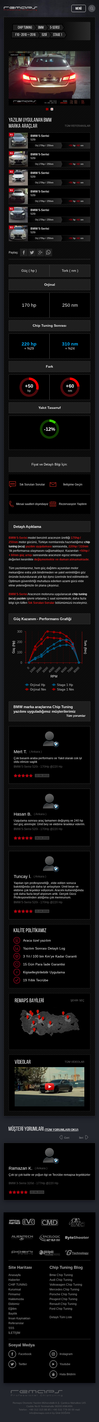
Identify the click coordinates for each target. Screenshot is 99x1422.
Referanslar (16, 1323)
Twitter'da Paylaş (32, 252)
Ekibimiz (13, 1304)
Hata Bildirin (68, 1374)
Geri (66, 1137)
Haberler (14, 1280)
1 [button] (47, 109)
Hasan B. (22, 814)
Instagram (66, 1354)
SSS (11, 1328)
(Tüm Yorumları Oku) (61, 1129)
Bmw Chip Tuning (61, 1275)
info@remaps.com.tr (40, 1413)
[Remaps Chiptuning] (20, 8)
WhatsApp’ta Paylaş (48, 252)
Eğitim (12, 1308)
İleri (81, 1137)
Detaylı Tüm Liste (61, 1317)
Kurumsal (14, 1289)
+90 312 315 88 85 (40, 1409)
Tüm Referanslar (77, 125)
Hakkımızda (16, 1299)
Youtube (65, 1364)
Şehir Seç (77, 1000)
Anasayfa (14, 1275)
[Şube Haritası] (49, 1036)
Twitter (23, 1364)
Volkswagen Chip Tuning (66, 1284)
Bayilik (12, 1313)
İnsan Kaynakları (19, 1318)
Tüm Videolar (74, 1061)
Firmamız (14, 1294)
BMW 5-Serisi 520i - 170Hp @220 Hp (38, 766)
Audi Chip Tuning (61, 1280)
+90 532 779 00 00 (63, 1409)
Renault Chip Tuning (63, 1304)
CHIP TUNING (17, 1284)
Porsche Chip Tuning (63, 1294)
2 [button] (52, 109)
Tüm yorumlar (76, 716)
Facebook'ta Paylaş (24, 252)
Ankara (35, 751)
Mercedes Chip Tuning (64, 1289)
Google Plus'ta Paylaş (40, 252)
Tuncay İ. (22, 876)
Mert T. (20, 751)
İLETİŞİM (14, 1333)
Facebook (25, 1354)
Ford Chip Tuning (61, 1308)
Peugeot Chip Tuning (63, 1299)
